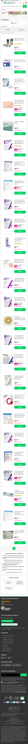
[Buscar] (25, 6)
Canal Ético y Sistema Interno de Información (14, 723)
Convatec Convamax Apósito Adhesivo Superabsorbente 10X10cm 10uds (11, 564)
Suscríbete (23, 675)
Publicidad (5, 645)
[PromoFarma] (9, 3)
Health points (6, 647)
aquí (9, 629)
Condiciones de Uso (14, 719)
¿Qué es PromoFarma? (8, 635)
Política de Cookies (14, 722)
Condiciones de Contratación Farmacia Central (14, 721)
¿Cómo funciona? (7, 637)
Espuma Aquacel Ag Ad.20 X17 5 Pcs (14, 572)
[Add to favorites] (25, 36)
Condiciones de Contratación (14, 720)
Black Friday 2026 (7, 650)
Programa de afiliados (8, 641)
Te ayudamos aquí (7, 621)
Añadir (20, 53)
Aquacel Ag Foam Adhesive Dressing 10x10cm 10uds (12, 570)
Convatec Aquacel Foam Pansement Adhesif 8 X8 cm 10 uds (13, 567)
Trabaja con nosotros (8, 639)
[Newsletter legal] (2, 683)
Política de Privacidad (21, 692)
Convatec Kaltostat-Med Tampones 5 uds (13, 562)
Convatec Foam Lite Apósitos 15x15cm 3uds (13, 560)
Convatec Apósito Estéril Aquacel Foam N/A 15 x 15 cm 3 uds (13, 558)
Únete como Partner (8, 643)
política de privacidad (13, 682)
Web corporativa (7, 648)
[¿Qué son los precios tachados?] (1, 33)
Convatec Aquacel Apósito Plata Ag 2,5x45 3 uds (13, 555)
